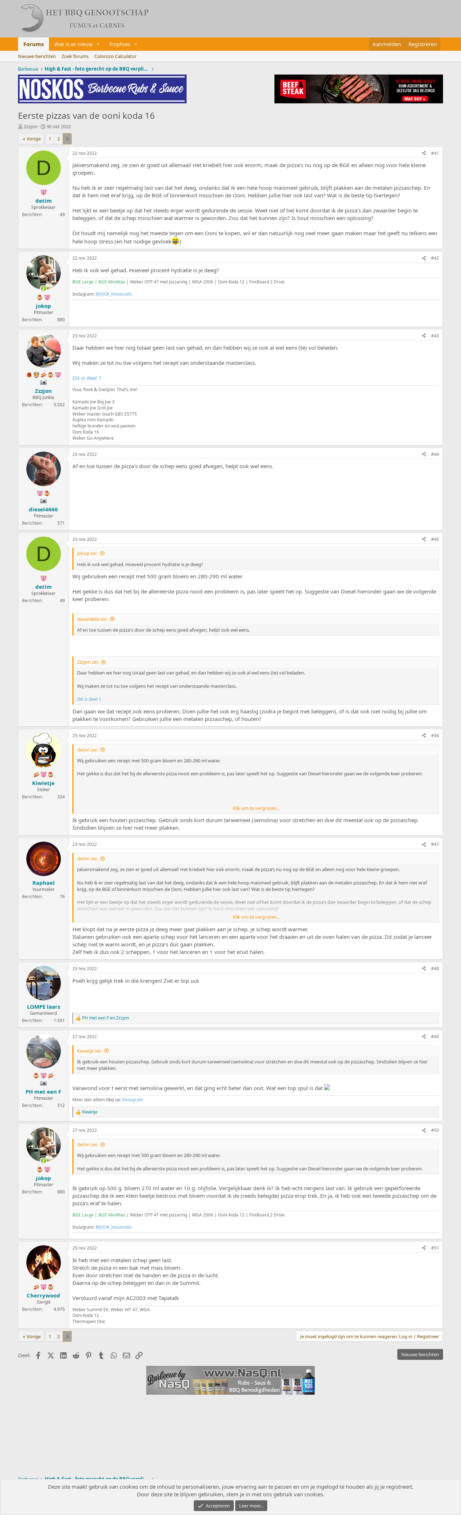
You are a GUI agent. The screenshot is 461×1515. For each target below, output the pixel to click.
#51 (435, 1248)
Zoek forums (75, 56)
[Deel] (424, 153)
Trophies (119, 44)
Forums (33, 44)
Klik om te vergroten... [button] (256, 808)
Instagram (132, 1100)
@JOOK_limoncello (113, 294)
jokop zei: (87, 553)
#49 (435, 1037)
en (105, 1018)
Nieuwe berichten (37, 56)
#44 (435, 454)
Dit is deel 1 (87, 377)
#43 (435, 336)
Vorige (34, 138)
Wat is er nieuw (73, 44)
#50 (435, 1130)
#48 (435, 968)
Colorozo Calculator (115, 56)
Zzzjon (30, 126)
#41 (435, 153)
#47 (435, 844)
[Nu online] (43, 288)
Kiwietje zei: (89, 1051)
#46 (435, 735)
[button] (98, 44)
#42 (435, 258)
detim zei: (87, 750)
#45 (435, 539)
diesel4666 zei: (92, 619)
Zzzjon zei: (88, 662)
